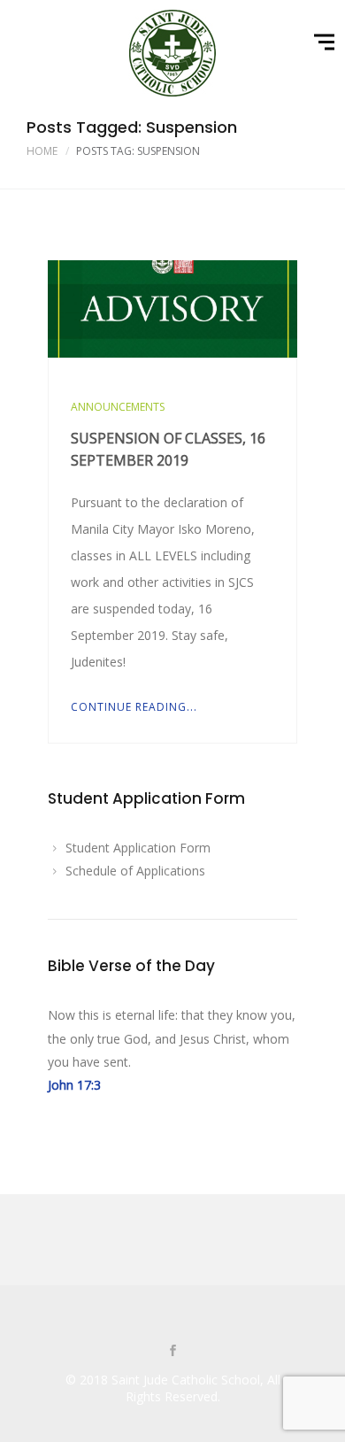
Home (42, 150)
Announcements (118, 406)
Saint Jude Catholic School (185, 1379)
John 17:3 (74, 1084)
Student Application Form (138, 847)
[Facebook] (172, 1352)
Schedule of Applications (135, 870)
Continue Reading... (134, 706)
